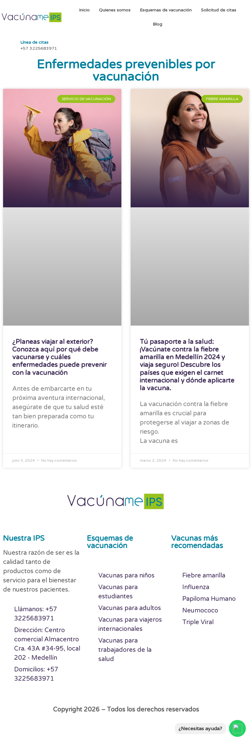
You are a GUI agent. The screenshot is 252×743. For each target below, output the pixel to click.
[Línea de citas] (9, 44)
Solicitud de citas (218, 10)
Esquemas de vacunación (166, 10)
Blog (157, 24)
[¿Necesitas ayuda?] (237, 728)
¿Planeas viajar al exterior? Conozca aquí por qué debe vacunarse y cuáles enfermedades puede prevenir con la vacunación (59, 357)
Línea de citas (34, 42)
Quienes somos (115, 10)
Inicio (84, 10)
